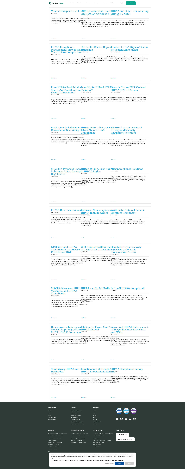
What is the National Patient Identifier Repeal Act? (127, 211)
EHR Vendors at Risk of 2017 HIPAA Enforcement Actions (98, 370)
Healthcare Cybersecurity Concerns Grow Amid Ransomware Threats (126, 249)
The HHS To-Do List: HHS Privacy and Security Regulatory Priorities (126, 130)
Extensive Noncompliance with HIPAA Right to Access (99, 211)
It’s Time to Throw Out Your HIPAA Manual (97, 328)
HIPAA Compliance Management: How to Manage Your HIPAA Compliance (68, 49)
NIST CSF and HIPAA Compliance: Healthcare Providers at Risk (65, 249)
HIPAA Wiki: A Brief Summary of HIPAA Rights (99, 170)
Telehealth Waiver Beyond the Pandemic (98, 48)
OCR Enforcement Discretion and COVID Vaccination (98, 12)
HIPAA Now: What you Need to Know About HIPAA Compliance (99, 130)
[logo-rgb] (56, 2)
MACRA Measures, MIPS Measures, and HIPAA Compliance (65, 291)
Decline (129, 463)
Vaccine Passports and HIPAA (69, 11)
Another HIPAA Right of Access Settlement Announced (129, 48)
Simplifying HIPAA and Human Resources (70, 370)
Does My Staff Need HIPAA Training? (97, 88)
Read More (53, 38)
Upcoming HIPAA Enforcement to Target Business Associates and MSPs (129, 329)
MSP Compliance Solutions (127, 168)
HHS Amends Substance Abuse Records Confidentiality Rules (69, 129)
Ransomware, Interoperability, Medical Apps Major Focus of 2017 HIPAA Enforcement (69, 329)
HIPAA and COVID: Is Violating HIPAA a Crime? (129, 12)
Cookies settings (109, 463)
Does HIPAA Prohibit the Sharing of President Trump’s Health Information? (68, 90)
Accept (119, 463)
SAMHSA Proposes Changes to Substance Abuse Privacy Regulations (69, 171)
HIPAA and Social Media (95, 288)
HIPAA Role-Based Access (66, 210)
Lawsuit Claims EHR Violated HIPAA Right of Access (128, 88)
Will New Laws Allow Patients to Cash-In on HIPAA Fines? (98, 248)
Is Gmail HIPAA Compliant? (127, 288)
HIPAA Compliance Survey (127, 369)
